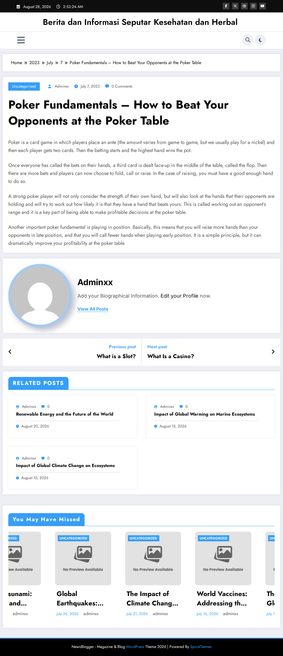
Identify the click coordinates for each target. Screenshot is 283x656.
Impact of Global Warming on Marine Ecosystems (204, 414)
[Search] (247, 40)
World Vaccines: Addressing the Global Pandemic (184, 598)
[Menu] (21, 40)
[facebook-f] (226, 6)
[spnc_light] (260, 40)
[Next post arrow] (273, 352)
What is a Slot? (116, 356)
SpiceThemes (201, 646)
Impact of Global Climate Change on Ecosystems (65, 466)
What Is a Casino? (170, 356)
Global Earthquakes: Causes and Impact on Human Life (38, 598)
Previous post (122, 346)
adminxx (62, 86)
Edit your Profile (179, 296)
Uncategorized (24, 86)
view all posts (92, 309)
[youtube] (262, 6)
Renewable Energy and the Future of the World (64, 414)
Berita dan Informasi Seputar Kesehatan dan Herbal (140, 22)
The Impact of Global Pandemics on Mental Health (249, 598)
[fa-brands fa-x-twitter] (235, 6)
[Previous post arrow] (10, 352)
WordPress (135, 646)
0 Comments (122, 86)
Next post (157, 346)
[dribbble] (244, 6)
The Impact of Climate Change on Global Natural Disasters (112, 598)
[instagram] (253, 6)
